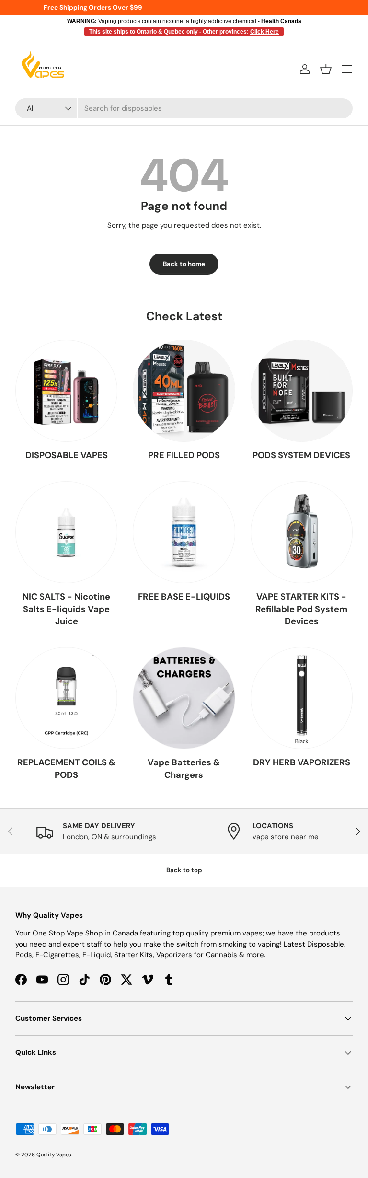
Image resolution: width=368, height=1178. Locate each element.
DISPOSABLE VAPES (66, 455)
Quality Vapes (53, 1154)
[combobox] (184, 108)
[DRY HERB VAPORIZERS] (301, 698)
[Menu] (346, 69)
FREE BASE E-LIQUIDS (184, 596)
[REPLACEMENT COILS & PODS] (66, 698)
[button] (325, 69)
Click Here (264, 31)
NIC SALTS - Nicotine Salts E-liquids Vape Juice (66, 609)
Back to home (184, 264)
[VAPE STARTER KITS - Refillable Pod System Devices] (301, 532)
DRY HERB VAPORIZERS (301, 762)
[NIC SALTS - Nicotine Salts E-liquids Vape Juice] (66, 532)
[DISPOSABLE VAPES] (66, 390)
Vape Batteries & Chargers (184, 769)
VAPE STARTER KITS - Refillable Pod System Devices (301, 609)
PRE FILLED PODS (184, 455)
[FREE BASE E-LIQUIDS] (183, 532)
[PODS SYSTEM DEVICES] (301, 390)
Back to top (184, 870)
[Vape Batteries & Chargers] (183, 698)
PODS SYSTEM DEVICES (301, 455)
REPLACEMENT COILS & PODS (66, 769)
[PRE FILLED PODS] (183, 390)
